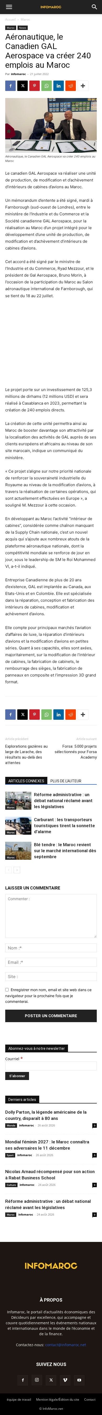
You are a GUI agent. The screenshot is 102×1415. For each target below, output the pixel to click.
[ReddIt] (70, 86)
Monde (11, 1125)
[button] (9, 7)
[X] (22, 86)
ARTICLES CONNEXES (26, 781)
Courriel (14, 1058)
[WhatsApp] (46, 86)
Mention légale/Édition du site (57, 1399)
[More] (82, 86)
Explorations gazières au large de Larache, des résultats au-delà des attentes (26, 754)
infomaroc (18, 74)
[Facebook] (10, 86)
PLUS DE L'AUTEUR (65, 781)
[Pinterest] (34, 86)
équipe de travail (19, 1399)
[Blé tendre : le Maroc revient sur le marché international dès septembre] (18, 851)
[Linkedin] (58, 86)
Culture (11, 1185)
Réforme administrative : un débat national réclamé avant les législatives (63, 800)
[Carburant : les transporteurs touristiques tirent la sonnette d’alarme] (18, 826)
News (22, 27)
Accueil (10, 19)
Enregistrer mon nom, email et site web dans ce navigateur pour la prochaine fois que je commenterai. (48, 995)
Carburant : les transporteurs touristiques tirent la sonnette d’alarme (64, 825)
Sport (10, 1155)
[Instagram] (37, 1380)
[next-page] (17, 870)
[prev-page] (8, 870)
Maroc (25, 19)
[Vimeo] (65, 1380)
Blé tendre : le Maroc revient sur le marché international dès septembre (65, 850)
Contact (89, 1399)
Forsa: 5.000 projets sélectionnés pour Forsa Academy (76, 752)
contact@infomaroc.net (65, 1344)
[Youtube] (79, 1380)
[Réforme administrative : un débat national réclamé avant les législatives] (18, 801)
